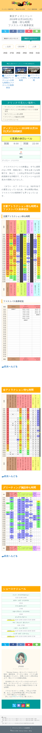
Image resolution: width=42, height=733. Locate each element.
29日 (25, 53)
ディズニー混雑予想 (7, 9)
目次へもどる (11, 366)
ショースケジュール (11, 119)
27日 (12, 53)
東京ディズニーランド (11, 38)
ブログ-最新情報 (32, 9)
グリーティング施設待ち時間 (14, 117)
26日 (5, 53)
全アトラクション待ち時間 (14, 114)
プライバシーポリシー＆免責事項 (21, 728)
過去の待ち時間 (20, 9)
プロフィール (17, 696)
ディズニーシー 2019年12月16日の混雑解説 (19, 107)
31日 (38, 53)
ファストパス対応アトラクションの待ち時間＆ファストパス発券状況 (8, 81)
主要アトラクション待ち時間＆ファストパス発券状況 (21, 110)
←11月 (8, 47)
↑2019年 (21, 47)
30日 (31, 53)
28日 (18, 53)
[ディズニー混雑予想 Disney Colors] (21, 5)
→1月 (34, 47)
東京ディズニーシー (31, 38)
